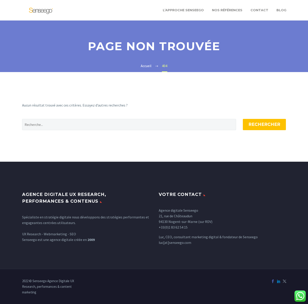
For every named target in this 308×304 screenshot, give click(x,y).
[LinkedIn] (278, 281)
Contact (259, 10)
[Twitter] (284, 281)
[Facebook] (273, 281)
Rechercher (264, 124)
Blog (281, 10)
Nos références (227, 10)
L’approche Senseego (183, 10)
